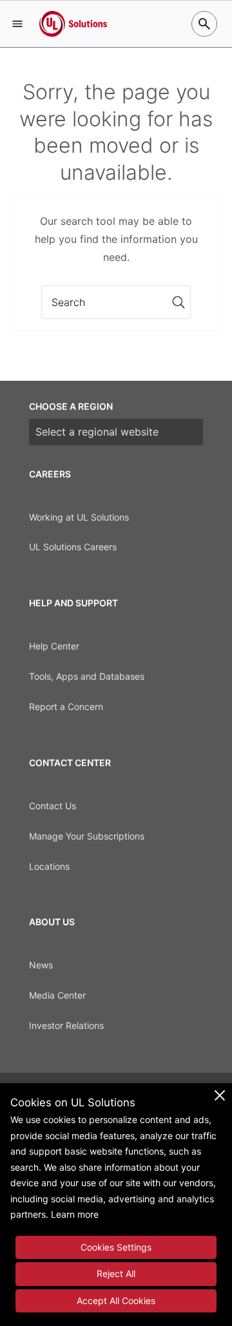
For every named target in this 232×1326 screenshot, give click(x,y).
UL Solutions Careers (73, 546)
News (41, 964)
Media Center (57, 995)
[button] (17, 24)
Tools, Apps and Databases (86, 676)
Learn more (75, 1214)
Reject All (116, 1273)
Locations (49, 866)
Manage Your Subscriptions (86, 836)
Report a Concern (66, 706)
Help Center (54, 645)
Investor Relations (66, 1025)
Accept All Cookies (116, 1300)
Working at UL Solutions (79, 517)
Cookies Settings (116, 1247)
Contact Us (52, 805)
